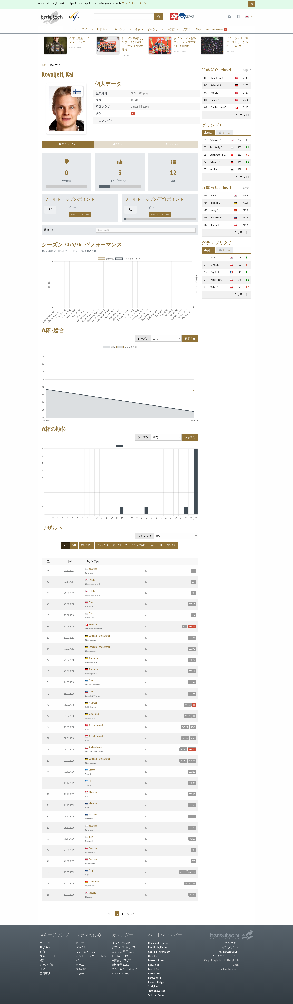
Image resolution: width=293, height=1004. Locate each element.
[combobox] (146, 230)
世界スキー (86, 545)
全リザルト (241, 114)
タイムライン (68, 143)
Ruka (91, 836)
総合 (42, 951)
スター (80, 973)
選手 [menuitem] (137, 29)
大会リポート (48, 956)
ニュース (45, 943)
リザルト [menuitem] (102, 29)
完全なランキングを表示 (80, 214)
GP (161, 545)
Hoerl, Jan (152, 956)
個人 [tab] (209, 132)
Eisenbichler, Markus (157, 947)
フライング (103, 545)
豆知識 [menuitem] (171, 29)
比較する (49, 229)
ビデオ (80, 943)
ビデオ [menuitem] (186, 29)
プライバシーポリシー (135, 3)
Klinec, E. (215, 225)
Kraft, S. (214, 92)
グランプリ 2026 (121, 943)
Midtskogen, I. (217, 217)
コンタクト (232, 943)
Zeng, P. (214, 210)
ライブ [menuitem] (86, 29)
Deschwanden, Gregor (158, 943)
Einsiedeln (93, 624)
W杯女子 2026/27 (121, 964)
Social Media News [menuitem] (216, 29)
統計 (42, 960)
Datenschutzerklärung (228, 951)
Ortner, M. (215, 100)
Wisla (91, 602)
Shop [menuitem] (198, 29)
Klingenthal (94, 713)
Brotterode (94, 658)
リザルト (45, 947)
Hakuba (92, 579)
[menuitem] (230, 16)
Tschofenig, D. (217, 78)
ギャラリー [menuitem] (154, 29)
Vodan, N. (214, 287)
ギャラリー (82, 947)
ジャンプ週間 (138, 545)
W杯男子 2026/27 (121, 960)
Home (44, 65)
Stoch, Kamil (154, 986)
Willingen (93, 702)
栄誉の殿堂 (82, 969)
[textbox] (145, 230)
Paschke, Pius (154, 973)
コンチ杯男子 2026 (123, 951)
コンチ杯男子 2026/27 (124, 969)
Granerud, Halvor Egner (159, 951)
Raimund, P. (216, 85)
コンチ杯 (171, 545)
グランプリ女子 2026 (124, 947)
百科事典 (45, 973)
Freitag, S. (215, 202)
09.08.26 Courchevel (227, 70)
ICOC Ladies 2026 (120, 956)
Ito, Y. (213, 195)
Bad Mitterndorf (96, 725)
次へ (129, 913)
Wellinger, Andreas (156, 995)
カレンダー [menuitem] (121, 29)
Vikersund (93, 792)
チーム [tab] (226, 132)
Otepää (92, 769)
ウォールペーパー (86, 951)
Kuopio (92, 870)
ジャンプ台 (46, 964)
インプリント (230, 947)
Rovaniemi (93, 568)
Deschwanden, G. (218, 107)
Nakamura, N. (216, 140)
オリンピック (120, 545)
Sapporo (92, 892)
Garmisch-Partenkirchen (99, 635)
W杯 (74, 545)
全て (65, 545)
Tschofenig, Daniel (156, 990)
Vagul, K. (214, 169)
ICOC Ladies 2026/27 (121, 973)
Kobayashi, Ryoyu (156, 960)
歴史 (42, 969)
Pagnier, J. (214, 272)
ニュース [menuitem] (71, 29)
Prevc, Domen (154, 977)
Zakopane (93, 848)
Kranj (91, 680)
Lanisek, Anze (154, 969)
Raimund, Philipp (156, 982)
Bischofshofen (95, 747)
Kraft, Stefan (153, 964)
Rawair (153, 545)
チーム (80, 964)
